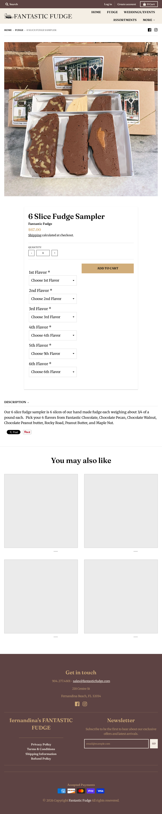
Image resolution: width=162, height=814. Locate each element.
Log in (108, 4)
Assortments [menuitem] (125, 20)
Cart (151, 4)
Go (154, 743)
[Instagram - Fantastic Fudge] (156, 30)
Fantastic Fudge (40, 224)
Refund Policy (41, 758)
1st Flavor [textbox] (39, 272)
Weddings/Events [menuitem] (139, 12)
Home (8, 30)
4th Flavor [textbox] (40, 327)
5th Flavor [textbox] (40, 345)
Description (15, 402)
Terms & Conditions (41, 749)
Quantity (35, 247)
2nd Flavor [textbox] (40, 290)
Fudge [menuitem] (112, 12)
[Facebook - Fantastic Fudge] (149, 30)
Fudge (19, 30)
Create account (126, 4)
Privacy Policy (41, 744)
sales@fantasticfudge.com (91, 681)
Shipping (34, 235)
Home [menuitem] (96, 12)
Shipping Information (41, 754)
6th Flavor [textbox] (40, 363)
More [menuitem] (147, 20)
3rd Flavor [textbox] (40, 308)
